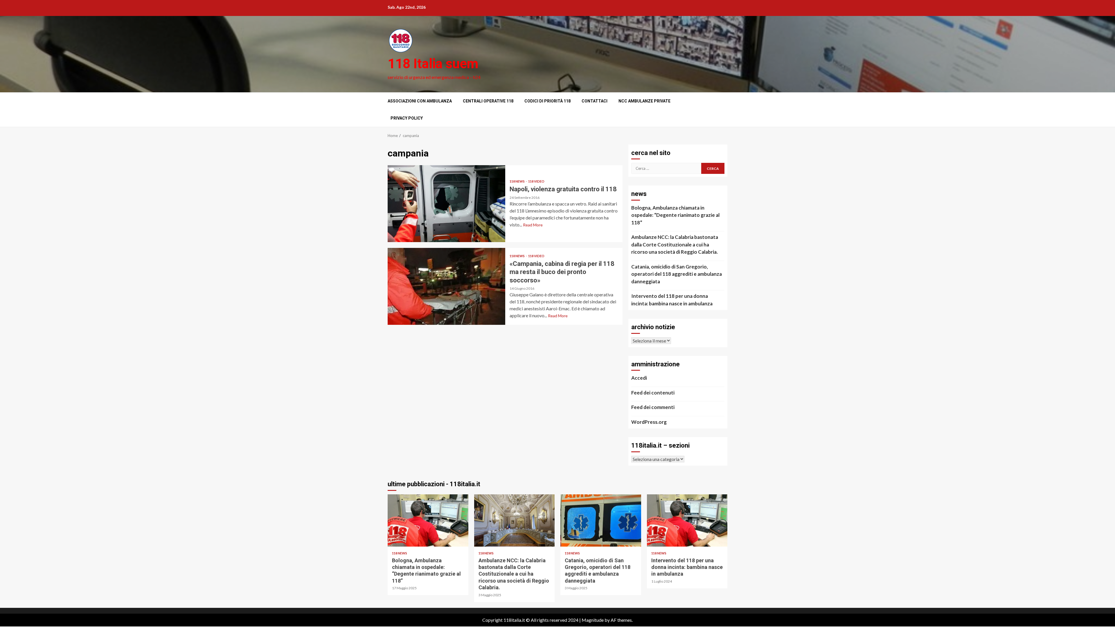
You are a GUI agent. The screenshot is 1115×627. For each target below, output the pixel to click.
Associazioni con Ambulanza (420, 101)
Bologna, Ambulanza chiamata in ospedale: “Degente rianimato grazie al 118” (675, 215)
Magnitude (593, 620)
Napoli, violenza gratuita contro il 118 (446, 203)
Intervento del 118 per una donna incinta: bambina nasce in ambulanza (672, 300)
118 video (536, 181)
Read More (533, 224)
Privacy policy (407, 118)
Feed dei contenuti (653, 393)
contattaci (594, 101)
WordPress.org (649, 422)
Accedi (639, 378)
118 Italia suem (433, 63)
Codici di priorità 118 (547, 101)
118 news (517, 181)
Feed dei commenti (653, 407)
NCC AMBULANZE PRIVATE (644, 101)
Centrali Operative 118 (488, 101)
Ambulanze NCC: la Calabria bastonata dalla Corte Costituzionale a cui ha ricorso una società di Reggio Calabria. (674, 244)
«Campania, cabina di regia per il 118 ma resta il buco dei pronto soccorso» (446, 286)
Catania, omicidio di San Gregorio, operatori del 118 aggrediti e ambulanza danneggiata (676, 274)
